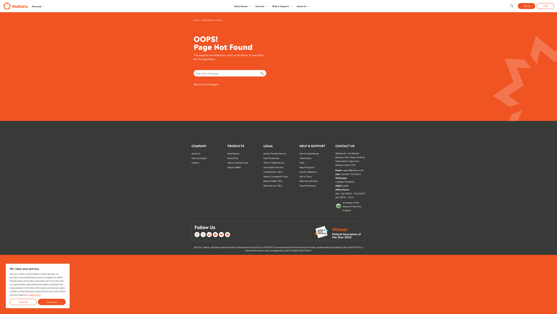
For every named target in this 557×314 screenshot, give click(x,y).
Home (196, 19)
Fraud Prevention (307, 185)
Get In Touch (305, 176)
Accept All (52, 301)
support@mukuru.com (353, 170)
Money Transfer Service (274, 153)
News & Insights (199, 157)
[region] (38, 286)
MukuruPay (232, 157)
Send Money (240, 6)
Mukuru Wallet (234, 167)
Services (259, 6)
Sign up (526, 5)
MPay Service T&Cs (272, 185)
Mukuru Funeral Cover (237, 162)
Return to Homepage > (206, 84)
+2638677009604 (345, 181)
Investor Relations (308, 171)
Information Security (273, 167)
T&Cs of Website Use (273, 162)
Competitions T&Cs (273, 171)
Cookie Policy (34, 294)
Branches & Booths (308, 180)
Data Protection (271, 157)
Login (545, 5)
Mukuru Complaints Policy (275, 176)
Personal (36, 6)
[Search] (262, 73)
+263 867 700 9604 (350, 173)
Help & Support (280, 6)
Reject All (23, 301)
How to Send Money (309, 153)
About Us (301, 6)
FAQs (301, 162)
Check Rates (305, 157)
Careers (195, 162)
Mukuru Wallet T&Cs (273, 180)
